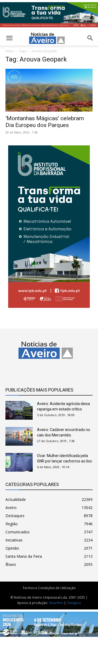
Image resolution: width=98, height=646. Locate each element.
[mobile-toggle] (9, 38)
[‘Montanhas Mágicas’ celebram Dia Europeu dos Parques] (49, 90)
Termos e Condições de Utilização (49, 588)
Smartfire (56, 603)
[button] (90, 38)
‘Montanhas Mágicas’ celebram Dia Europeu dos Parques (44, 121)
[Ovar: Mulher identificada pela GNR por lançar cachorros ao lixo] (19, 462)
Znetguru (74, 603)
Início (9, 51)
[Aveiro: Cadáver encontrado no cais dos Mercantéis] (19, 436)
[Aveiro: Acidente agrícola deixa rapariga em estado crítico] (19, 410)
